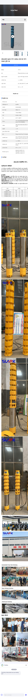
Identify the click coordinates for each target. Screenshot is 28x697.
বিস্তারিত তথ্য (15, 93)
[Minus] (26, 665)
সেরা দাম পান (16, 65)
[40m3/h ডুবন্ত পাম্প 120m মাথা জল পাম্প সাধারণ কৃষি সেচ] (12, 36)
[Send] (26, 694)
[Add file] (2, 694)
